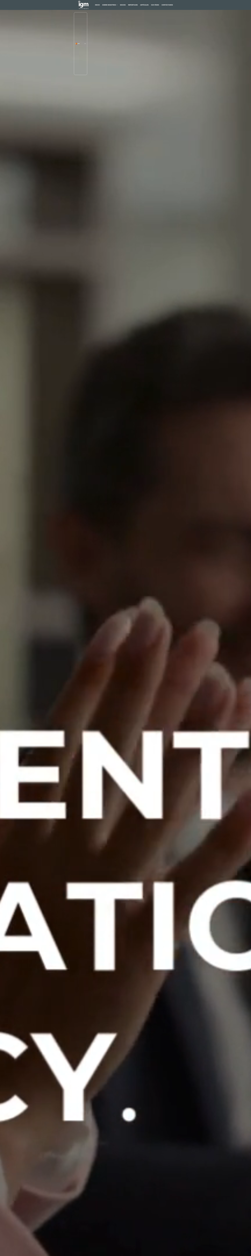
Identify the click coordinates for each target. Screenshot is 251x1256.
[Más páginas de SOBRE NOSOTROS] (116, 4)
